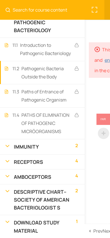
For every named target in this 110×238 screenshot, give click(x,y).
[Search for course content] (10, 10)
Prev (98, 231)
